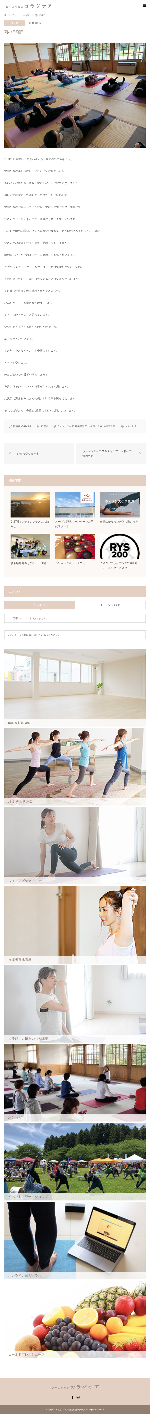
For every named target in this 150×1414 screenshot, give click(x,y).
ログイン (38, 634)
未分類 (14, 23)
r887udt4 (26, 426)
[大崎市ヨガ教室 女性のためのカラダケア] (28, 5)
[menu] (144, 6)
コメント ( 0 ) (39, 605)
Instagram (78, 1397)
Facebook (72, 1397)
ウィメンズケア (65, 426)
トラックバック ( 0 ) (110, 605)
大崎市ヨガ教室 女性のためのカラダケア (66, 1410)
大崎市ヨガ (109, 426)
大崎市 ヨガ (95, 426)
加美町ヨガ (81, 426)
